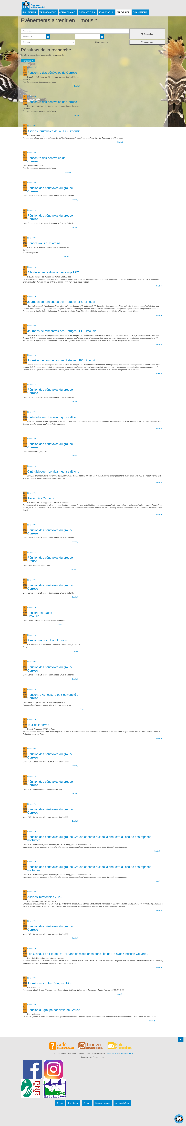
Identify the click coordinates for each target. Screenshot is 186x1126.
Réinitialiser (148, 42)
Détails (76, 86)
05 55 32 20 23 (113, 1053)
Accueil (60, 1103)
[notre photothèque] (122, 1046)
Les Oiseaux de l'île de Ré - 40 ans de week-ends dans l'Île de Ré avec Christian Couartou (87, 953)
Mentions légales (102, 1103)
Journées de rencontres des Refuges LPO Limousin (61, 301)
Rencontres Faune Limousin (39, 614)
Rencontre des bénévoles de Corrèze (52, 72)
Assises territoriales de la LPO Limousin (53, 131)
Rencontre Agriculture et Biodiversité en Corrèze (53, 696)
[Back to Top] (180, 1039)
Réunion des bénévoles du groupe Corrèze (50, 189)
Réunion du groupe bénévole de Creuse (53, 1010)
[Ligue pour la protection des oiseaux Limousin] (33, 3)
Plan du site (73, 1103)
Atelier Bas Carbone (40, 498)
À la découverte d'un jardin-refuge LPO (53, 272)
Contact (87, 1103)
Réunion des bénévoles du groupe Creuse (50, 559)
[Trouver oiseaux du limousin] (93, 1046)
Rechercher (148, 34)
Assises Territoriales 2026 (44, 897)
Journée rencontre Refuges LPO (49, 983)
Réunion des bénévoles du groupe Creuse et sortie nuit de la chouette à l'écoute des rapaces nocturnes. (89, 838)
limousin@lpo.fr (127, 1053)
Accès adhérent (122, 1103)
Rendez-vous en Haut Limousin (48, 640)
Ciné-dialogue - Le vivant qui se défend (53, 417)
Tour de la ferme (38, 724)
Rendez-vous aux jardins (43, 243)
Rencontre (27, 60)
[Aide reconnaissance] (63, 1046)
